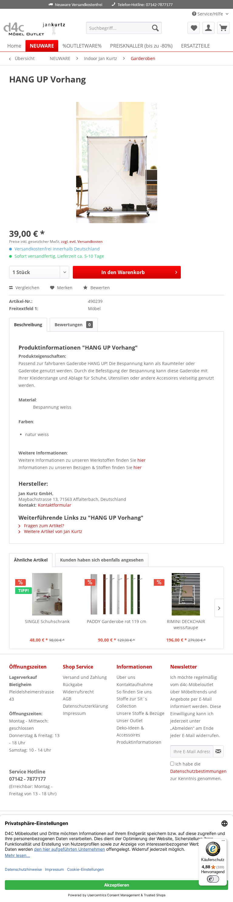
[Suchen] (155, 28)
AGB (67, 699)
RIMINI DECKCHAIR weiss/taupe (186, 624)
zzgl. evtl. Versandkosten (82, 241)
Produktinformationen (138, 742)
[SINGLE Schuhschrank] (47, 594)
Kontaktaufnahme (134, 684)
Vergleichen (26, 287)
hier (141, 460)
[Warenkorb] (223, 28)
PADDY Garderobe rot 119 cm (116, 621)
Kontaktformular (54, 505)
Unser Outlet (129, 720)
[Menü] (223, 842)
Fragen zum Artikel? (43, 525)
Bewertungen (73, 324)
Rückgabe (73, 684)
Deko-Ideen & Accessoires (130, 731)
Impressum (74, 713)
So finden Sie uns (134, 692)
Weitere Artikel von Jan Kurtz (52, 531)
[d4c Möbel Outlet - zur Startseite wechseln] (35, 29)
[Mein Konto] (208, 28)
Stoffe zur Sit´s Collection (131, 702)
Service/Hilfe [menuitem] (210, 14)
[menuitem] (124, 28)
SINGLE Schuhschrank (47, 621)
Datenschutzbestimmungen (198, 771)
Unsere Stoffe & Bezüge (140, 713)
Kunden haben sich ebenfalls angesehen (102, 560)
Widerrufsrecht (78, 692)
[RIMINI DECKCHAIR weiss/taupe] (186, 594)
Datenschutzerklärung (85, 706)
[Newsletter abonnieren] (218, 751)
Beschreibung (28, 324)
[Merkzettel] (193, 28)
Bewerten (99, 287)
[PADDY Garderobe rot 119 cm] (116, 594)
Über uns (125, 677)
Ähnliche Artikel (31, 560)
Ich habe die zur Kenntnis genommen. (198, 771)
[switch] (213, 879)
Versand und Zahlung (85, 677)
